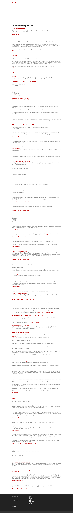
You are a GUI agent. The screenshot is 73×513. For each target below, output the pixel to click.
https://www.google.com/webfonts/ (16, 317)
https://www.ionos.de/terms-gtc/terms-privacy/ (51, 234)
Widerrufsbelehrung (31, 498)
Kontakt (30, 504)
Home (30, 497)
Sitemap (30, 502)
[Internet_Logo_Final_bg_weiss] (14, 2)
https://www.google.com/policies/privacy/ (35, 322)
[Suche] (60, 2)
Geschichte (30, 500)
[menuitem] (42, 2)
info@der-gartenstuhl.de (16, 500)
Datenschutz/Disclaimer (32, 501)
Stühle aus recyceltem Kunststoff (33, 505)
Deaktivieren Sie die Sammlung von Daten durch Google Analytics (44, 312)
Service (30, 499)
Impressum (30, 503)
